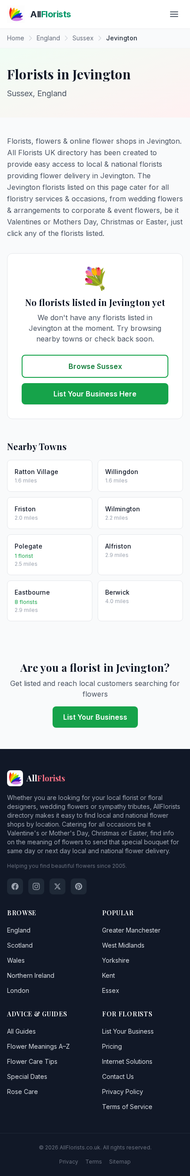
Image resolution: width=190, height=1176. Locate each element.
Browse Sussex (95, 366)
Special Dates (27, 1076)
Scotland (20, 945)
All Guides (21, 1031)
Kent (108, 975)
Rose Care (22, 1091)
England (18, 930)
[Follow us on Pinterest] (79, 886)
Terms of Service (127, 1106)
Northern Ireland (30, 975)
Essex (110, 990)
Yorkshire (115, 960)
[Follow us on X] (57, 886)
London (18, 990)
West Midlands (123, 945)
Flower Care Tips (32, 1061)
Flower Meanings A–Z (38, 1046)
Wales (16, 960)
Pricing (112, 1046)
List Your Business (95, 717)
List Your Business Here (95, 393)
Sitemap (120, 1161)
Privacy (68, 1161)
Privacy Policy (122, 1091)
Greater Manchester (131, 930)
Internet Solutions (127, 1061)
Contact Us (118, 1076)
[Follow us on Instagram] (36, 886)
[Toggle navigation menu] (174, 14)
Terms (93, 1161)
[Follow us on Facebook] (15, 886)
